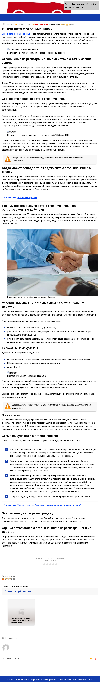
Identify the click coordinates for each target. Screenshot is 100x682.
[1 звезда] (62, 25)
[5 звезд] (72, 25)
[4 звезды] (70, 25)
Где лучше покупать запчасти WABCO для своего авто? (21, 620)
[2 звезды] (64, 25)
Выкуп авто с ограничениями (16, 34)
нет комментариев (41, 24)
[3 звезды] (67, 25)
